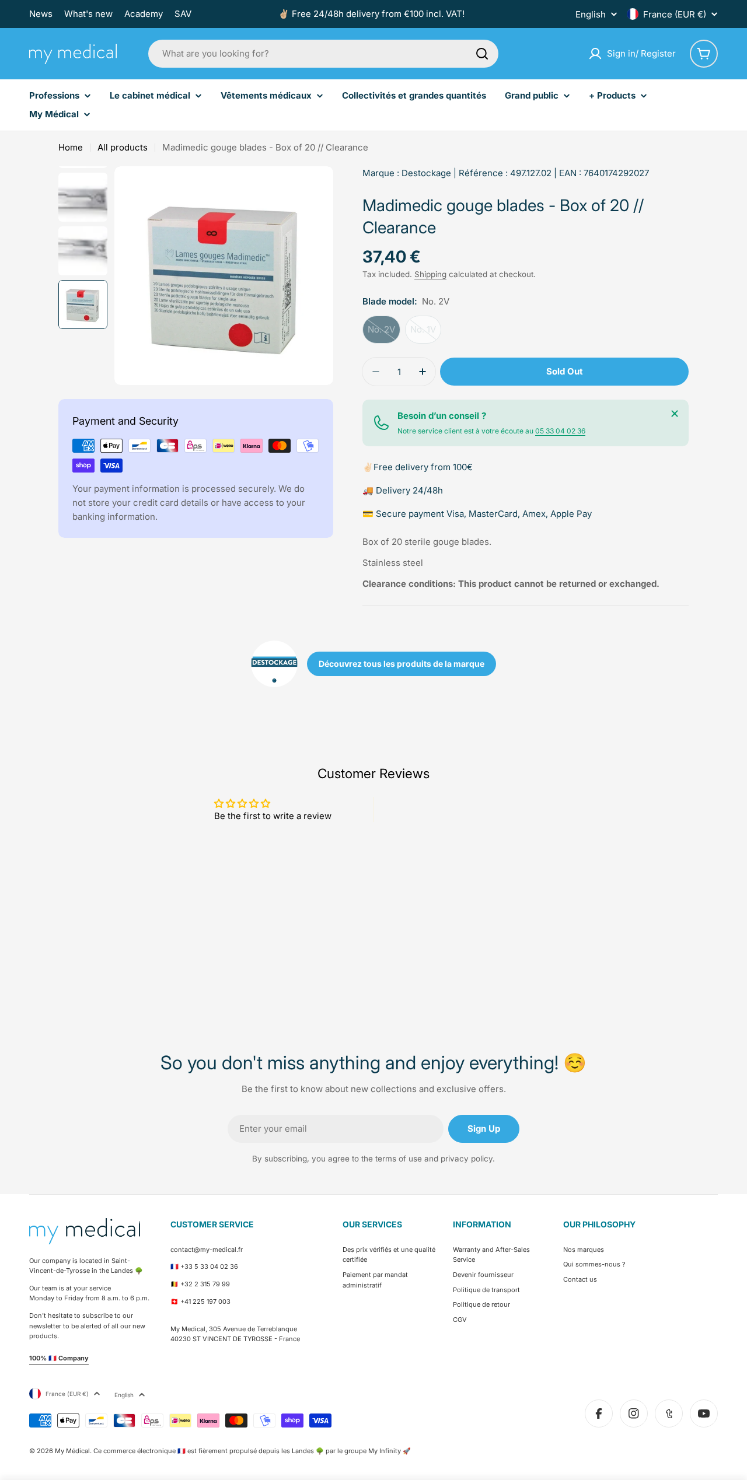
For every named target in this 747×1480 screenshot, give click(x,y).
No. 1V (425, 334)
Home (70, 147)
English (590, 14)
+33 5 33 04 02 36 (209, 1266)
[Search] (482, 54)
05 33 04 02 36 (560, 430)
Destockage (426, 173)
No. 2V (384, 334)
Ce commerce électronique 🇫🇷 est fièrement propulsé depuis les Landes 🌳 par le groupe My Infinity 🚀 (252, 1451)
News (41, 13)
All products (122, 147)
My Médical (72, 1451)
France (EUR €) (674, 14)
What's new (88, 13)
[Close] (675, 414)
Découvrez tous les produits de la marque (401, 664)
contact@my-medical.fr (206, 1249)
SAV (182, 13)
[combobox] (323, 54)
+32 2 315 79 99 (205, 1284)
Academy (143, 13)
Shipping (430, 274)
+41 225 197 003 (205, 1301)
